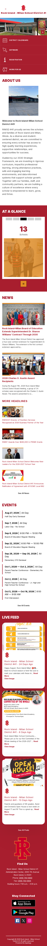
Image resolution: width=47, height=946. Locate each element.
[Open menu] (5, 9)
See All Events (24, 605)
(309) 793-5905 (24, 881)
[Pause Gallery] (42, 32)
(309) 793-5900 (25, 878)
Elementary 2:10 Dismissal (15, 560)
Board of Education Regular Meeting (20, 537)
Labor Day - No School (14, 527)
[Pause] (23, 284)
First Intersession (12, 598)
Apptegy (28, 943)
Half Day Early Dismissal (15, 516)
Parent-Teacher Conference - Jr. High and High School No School (22, 584)
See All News (23, 493)
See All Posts (23, 830)
